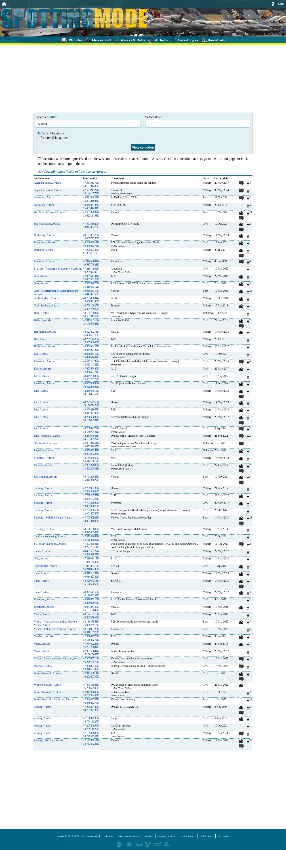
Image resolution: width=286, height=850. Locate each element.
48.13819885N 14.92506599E (91, 530)
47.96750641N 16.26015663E (91, 653)
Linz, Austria (41, 390)
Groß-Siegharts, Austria (46, 298)
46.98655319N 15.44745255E (91, 292)
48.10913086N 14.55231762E (91, 314)
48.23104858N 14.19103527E (91, 437)
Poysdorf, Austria (43, 450)
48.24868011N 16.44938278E (91, 244)
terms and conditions (129, 836)
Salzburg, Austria (43, 488)
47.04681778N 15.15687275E (91, 638)
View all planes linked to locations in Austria (74, 172)
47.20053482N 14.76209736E (91, 708)
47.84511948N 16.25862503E (91, 686)
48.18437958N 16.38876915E (91, 623)
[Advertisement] (143, 78)
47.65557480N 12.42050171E (91, 370)
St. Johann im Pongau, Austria (50, 543)
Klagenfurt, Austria (44, 361)
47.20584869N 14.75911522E (91, 727)
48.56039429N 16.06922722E (91, 348)
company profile (166, 836)
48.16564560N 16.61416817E (91, 459)
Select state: (153, 117)
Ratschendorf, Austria (45, 476)
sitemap (109, 836)
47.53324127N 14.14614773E (91, 192)
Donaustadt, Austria (44, 242)
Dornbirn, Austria (43, 249)
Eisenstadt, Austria (44, 261)
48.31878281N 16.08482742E (91, 575)
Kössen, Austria (42, 368)
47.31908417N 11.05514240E (91, 560)
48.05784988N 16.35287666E (91, 385)
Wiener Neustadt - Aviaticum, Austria (53, 699)
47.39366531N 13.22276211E (91, 545)
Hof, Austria (40, 339)
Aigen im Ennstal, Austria (47, 182)
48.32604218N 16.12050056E (91, 582)
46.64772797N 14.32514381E (91, 363)
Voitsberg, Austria (43, 636)
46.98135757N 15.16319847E (91, 608)
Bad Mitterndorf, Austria (47, 223)
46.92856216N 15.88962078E (91, 601)
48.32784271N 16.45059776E (91, 333)
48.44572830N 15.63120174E (91, 377)
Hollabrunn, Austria (44, 346)
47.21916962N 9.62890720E (91, 270)
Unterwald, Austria (44, 606)
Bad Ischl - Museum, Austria (49, 212)
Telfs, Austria (41, 558)
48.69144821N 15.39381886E (91, 199)
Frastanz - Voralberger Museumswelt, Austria (58, 268)
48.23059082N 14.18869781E (91, 418)
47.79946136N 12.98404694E (91, 490)
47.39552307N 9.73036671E (91, 251)
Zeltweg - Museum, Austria (48, 740)
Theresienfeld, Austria (45, 565)
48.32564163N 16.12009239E (91, 594)
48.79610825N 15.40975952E (91, 307)
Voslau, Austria (42, 643)
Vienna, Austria (42, 614)
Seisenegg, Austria (44, 529)
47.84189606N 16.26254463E (91, 694)
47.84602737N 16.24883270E (91, 701)
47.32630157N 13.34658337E (91, 667)
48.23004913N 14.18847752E (91, 392)
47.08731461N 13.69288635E (91, 445)
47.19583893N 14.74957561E (91, 734)
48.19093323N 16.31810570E (91, 630)
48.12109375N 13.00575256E (91, 237)
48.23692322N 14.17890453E (91, 430)
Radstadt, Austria (43, 465)
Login (281, 3)
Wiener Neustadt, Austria (47, 673)
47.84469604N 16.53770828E (91, 263)
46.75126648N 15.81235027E (91, 478)
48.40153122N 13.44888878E (91, 553)
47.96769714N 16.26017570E (91, 660)
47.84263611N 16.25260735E (91, 675)
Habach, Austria (42, 320)
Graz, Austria (41, 276)
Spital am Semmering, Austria (49, 536)
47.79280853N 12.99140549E (91, 512)
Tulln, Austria (41, 573)
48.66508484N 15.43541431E (91, 206)
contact (149, 836)
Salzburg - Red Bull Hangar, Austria (53, 517)
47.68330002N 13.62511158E (91, 214)
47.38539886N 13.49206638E (91, 467)
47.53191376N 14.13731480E (91, 184)
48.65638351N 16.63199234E (91, 452)
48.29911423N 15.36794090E (91, 341)
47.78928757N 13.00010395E (91, 497)
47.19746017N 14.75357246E (91, 742)
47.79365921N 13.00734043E (91, 519)
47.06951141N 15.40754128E (91, 277)
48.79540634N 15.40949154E (91, 300)
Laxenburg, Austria (44, 383)
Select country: (46, 117)
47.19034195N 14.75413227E (91, 720)
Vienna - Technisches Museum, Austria (54, 629)
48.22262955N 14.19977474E (91, 404)
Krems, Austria (42, 376)
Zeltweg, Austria (42, 706)
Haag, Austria (41, 312)
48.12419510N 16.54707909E (91, 616)
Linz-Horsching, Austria (47, 435)
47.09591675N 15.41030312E (91, 285)
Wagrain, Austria (43, 665)
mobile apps (206, 836)
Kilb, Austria (41, 353)
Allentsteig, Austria (44, 197)
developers (223, 836)
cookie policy (188, 836)
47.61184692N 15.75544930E (91, 538)
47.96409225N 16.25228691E (91, 645)
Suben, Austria (42, 551)
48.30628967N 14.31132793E (91, 411)
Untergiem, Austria (44, 599)
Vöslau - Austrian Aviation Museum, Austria (57, 658)
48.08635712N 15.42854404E (91, 355)
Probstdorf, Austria (44, 457)
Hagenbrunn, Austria (45, 331)
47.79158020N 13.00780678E (91, 504)
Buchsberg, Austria (44, 235)
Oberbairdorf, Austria (45, 443)
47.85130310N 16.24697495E (91, 567)
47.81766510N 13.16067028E (91, 322)
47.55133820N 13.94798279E (91, 225)
